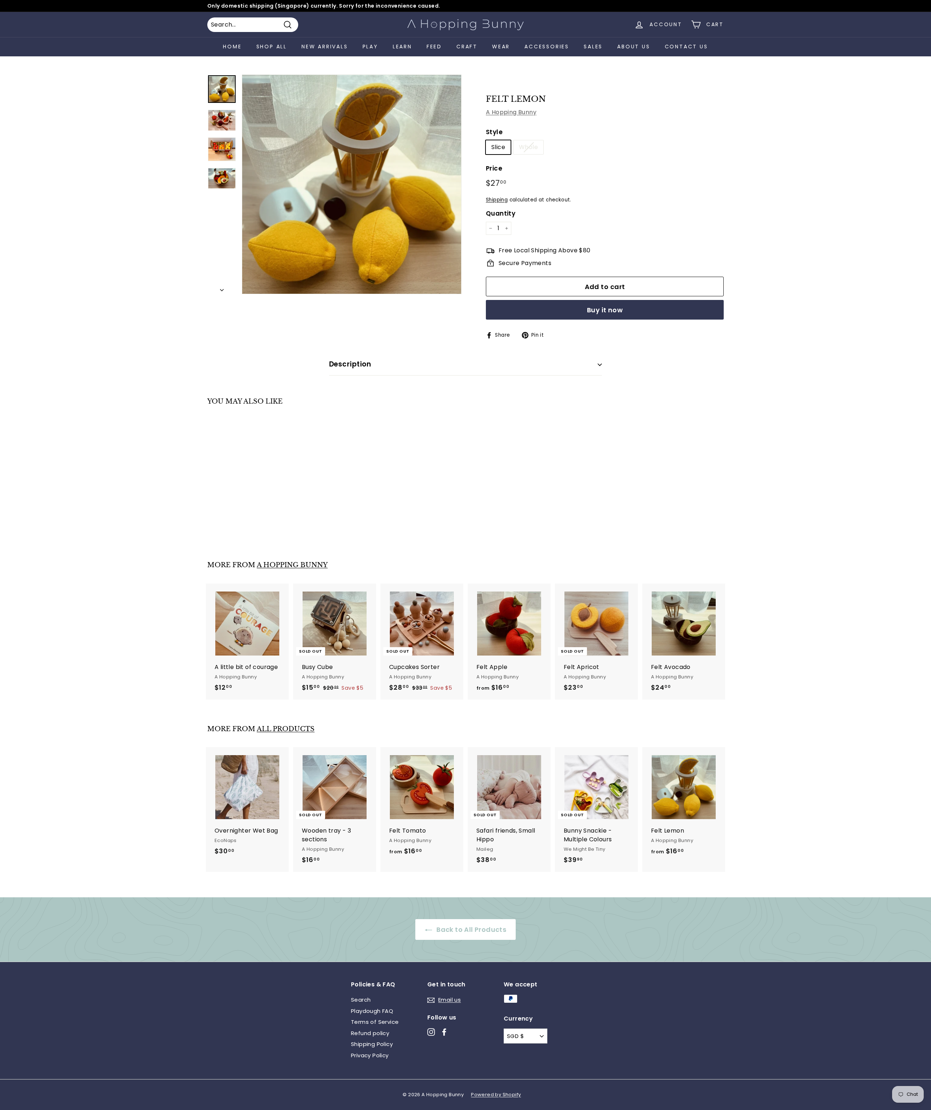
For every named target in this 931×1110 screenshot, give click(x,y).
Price (494, 168)
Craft (467, 46)
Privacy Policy (370, 1055)
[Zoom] (351, 184)
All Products (286, 729)
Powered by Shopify (496, 1094)
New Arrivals (324, 46)
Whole (528, 147)
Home (232, 46)
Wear (501, 46)
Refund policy (370, 1033)
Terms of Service (375, 1022)
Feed (434, 46)
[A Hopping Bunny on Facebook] (444, 1031)
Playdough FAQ (372, 1011)
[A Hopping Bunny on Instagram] (431, 1031)
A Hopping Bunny (511, 112)
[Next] (221, 288)
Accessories (546, 46)
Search (361, 999)
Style (494, 132)
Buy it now (605, 309)
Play (370, 46)
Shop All (271, 46)
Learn (402, 46)
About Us (633, 46)
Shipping (497, 199)
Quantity (500, 213)
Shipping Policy (372, 1044)
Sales (593, 46)
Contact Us (686, 46)
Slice (498, 147)
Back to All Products (470, 929)
